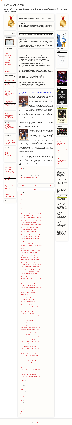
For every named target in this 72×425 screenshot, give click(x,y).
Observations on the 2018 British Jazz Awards (29, 350)
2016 (21, 400)
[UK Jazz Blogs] (11, 28)
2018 (21, 208)
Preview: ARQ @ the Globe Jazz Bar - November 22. (30, 269)
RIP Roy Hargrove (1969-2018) (26, 362)
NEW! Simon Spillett (8, 66)
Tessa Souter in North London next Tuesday (29, 248)
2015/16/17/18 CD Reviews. (10, 167)
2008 (21, 415)
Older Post (51, 185)
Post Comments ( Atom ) (38, 189)
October (22, 380)
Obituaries (7, 181)
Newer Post (21, 185)
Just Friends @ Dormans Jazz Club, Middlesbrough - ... (31, 339)
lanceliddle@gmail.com (61, 237)
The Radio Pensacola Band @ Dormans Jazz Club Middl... (31, 260)
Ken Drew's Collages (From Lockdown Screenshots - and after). (10, 118)
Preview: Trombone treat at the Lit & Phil (28, 332)
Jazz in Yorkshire (8, 179)
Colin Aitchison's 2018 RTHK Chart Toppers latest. (9, 150)
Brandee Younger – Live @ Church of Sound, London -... (31, 322)
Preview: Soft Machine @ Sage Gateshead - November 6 (31, 376)
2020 (21, 205)
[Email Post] (23, 168)
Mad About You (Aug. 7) (9, 97)
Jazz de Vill (7, 125)
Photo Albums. (8, 155)
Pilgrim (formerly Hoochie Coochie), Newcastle (61, 161)
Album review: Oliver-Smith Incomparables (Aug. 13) (10, 105)
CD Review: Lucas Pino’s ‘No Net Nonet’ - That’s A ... (31, 306)
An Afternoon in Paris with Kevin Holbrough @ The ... (31, 327)
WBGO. (6, 128)
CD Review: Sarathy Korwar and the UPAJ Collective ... (31, 355)
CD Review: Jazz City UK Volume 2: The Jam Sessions (31, 330)
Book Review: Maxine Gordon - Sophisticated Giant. (30, 266)
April (22, 391)
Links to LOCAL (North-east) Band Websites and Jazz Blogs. (10, 174)
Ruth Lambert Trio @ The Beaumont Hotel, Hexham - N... (31, 233)
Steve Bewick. (7, 124)
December (23, 210)
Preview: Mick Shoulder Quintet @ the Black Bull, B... (31, 288)
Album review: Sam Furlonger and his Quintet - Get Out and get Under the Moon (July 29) (10, 90)
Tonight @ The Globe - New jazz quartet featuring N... (30, 374)
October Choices (24, 378)
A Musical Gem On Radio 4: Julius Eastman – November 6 (31, 344)
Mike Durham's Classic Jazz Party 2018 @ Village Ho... (31, 315)
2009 (21, 413)
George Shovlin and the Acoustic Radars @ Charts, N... (31, 257)
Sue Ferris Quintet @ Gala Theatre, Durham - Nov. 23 (30, 236)
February (23, 394)
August (22, 383)
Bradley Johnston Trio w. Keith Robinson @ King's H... (31, 217)
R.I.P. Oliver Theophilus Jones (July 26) (9, 84)
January (22, 396)
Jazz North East (8, 60)
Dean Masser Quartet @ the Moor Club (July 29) (10, 87)
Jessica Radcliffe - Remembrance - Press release (29, 309)
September (23, 382)
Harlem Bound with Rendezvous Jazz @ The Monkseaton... (31, 250)
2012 (21, 407)
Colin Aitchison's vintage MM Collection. (10, 153)
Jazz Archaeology (8, 55)
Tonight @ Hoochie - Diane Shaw (27, 371)
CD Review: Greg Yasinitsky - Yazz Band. (28, 283)
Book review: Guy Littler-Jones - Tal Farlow (29, 222)
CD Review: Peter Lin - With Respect (27, 308)
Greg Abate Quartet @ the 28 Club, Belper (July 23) (9, 81)
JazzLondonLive (8, 64)
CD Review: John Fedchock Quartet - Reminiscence (30, 304)
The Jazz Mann (8, 69)
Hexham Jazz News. (24, 294)
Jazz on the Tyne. (8, 131)
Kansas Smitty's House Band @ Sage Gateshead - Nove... (31, 323)
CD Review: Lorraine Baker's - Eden (27, 320)
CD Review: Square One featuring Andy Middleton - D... (31, 287)
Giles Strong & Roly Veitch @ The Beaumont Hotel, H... (31, 278)
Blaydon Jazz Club (60, 139)
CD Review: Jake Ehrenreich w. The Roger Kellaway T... (31, 262)
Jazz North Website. (8, 177)
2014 (21, 404)
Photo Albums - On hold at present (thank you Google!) (10, 172)
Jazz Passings (7, 62)
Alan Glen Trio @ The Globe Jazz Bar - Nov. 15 (29, 295)
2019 (21, 206)
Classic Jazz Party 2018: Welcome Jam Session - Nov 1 (31, 369)
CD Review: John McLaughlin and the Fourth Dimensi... (31, 364)
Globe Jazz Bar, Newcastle (61, 147)
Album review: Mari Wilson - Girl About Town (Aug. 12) (10, 102)
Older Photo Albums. (9, 115)
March (22, 392)
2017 (21, 398)
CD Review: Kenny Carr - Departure (27, 243)
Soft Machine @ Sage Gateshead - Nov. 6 (28, 346)
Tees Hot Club (7, 67)
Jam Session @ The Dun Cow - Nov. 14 (28, 301)
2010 (21, 411)
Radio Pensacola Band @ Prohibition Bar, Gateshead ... (31, 253)
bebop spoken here (14, 5)
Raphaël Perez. (8, 116)
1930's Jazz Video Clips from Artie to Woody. (9, 191)
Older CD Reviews (8, 169)
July (22, 385)
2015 (21, 402)
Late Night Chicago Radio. (9, 127)
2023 (21, 199)
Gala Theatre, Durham (61, 146)
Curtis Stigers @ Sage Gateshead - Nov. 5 (28, 353)
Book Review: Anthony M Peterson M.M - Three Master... (31, 275)
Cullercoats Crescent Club (61, 141)
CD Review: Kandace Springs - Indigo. (28, 334)
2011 (21, 409)
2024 (21, 197)
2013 (21, 406)
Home (36, 185)
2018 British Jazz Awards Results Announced (29, 351)
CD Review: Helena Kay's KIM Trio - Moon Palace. (30, 238)
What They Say (7, 188)
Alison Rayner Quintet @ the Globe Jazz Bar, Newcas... (31, 247)
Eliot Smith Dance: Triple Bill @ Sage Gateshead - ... (30, 225)
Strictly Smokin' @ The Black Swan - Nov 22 (29, 252)
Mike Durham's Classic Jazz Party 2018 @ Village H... (31, 358)
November (23, 212)
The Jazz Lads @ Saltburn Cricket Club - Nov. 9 (29, 299)
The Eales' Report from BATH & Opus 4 (28, 285)
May (22, 389)
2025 (21, 196)
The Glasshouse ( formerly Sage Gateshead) (61, 165)
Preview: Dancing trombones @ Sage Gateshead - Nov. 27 (31, 267)
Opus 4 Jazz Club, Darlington (60, 158)
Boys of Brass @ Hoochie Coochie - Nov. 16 (29, 290)
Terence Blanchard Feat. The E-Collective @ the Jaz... (30, 227)
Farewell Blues (23, 318)
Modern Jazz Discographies (10, 196)
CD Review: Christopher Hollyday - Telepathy (29, 372)
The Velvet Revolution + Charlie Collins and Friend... (30, 280)
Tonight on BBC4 (24, 240)
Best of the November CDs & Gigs (27, 215)
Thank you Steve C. (24, 357)
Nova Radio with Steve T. (9, 138)
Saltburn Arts (59, 163)
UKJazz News (7, 71)
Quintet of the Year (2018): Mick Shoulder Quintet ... (30, 281)
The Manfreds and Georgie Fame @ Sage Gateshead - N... (31, 220)
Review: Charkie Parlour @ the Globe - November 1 (30, 360)
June (22, 387)
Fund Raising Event (24, 241)
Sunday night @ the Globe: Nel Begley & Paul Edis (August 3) (10, 94)
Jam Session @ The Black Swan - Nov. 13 (28, 302)
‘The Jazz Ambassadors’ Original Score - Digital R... (30, 259)
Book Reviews (7, 194)
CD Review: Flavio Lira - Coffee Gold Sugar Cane (30, 271)
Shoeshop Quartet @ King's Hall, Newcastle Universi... (31, 297)
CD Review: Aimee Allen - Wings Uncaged (29, 229)
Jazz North (7, 58)
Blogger (38, 422)
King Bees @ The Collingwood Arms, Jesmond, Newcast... (31, 245)
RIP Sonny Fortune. (24, 325)
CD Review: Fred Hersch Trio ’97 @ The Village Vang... (31, 264)
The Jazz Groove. (8, 126)
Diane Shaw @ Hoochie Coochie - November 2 (29, 365)
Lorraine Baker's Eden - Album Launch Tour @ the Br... (31, 313)
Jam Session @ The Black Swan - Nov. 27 (28, 231)
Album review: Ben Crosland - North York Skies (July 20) (10, 78)
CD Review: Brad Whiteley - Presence (28, 367)
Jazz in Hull (59, 152)
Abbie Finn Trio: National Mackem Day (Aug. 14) (9, 108)
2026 (21, 194)
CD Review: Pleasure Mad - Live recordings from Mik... (31, 234)
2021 (21, 203)
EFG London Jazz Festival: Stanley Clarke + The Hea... (31, 255)
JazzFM (6, 129)
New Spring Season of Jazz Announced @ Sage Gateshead (31, 213)
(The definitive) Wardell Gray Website (9, 50)
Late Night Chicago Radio (9, 140)
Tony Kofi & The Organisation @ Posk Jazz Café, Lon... (31, 343)
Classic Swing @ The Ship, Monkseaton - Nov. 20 (30, 276)
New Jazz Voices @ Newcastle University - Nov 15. (30, 292)
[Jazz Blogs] (63, 28)
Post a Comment (23, 180)
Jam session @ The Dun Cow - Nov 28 (28, 219)
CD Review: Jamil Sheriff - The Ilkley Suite (29, 273)
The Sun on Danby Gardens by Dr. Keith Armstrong (30, 311)
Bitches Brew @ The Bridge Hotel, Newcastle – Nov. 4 (31, 337)
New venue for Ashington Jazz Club (27, 316)
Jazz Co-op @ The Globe (9, 57)
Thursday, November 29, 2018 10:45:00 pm (29, 177)
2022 (21, 201)
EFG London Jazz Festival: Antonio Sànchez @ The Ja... (31, 224)
